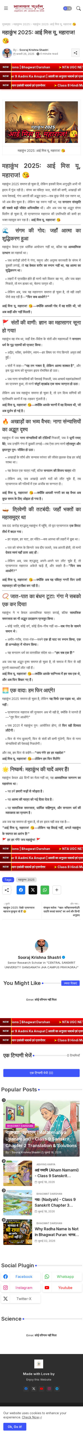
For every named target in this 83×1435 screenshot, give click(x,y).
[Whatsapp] (45, 890)
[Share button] (56, 890)
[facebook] (26, 1389)
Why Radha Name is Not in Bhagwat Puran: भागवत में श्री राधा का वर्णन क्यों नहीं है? (57, 1232)
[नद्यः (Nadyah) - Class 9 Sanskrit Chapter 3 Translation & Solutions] (17, 1202)
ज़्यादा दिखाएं (70, 983)
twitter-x (23, 1298)
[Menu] (6, 8)
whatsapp (65, 1276)
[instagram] (49, 1389)
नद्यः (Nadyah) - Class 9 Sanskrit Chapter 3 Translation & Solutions (56, 1202)
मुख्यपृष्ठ (6, 24)
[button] (67, 8)
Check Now (30, 1417)
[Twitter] (33, 890)
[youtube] (41, 1389)
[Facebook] (21, 890)
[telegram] (57, 1389)
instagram (23, 1287)
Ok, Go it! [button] (15, 1427)
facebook (23, 1276)
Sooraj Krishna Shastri (39, 957)
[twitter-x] (34, 1389)
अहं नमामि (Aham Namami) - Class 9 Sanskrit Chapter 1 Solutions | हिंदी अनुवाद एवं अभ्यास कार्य (57, 1173)
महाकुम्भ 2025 (22, 24)
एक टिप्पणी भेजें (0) (41, 1073)
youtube (65, 1287)
